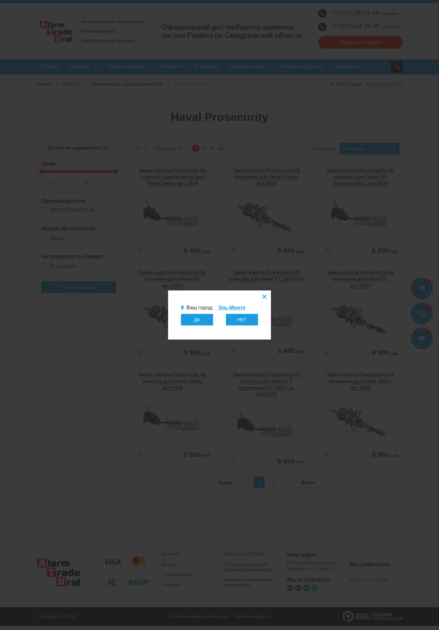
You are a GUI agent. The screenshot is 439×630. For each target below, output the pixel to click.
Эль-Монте (232, 307)
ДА (197, 319)
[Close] (264, 297)
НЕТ (241, 319)
